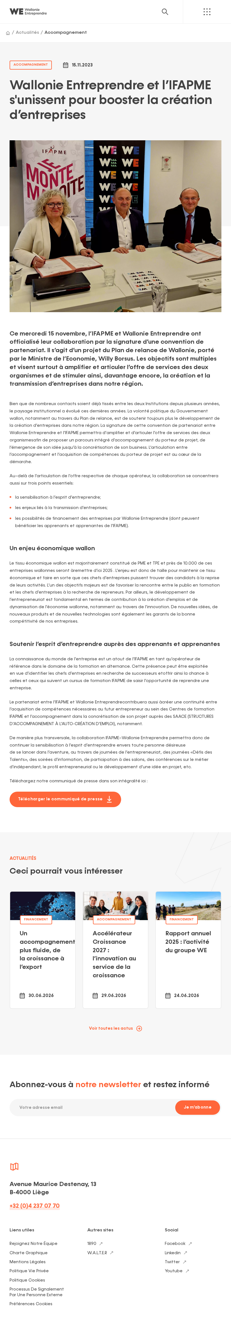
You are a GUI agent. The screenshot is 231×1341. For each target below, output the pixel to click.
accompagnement (31, 64)
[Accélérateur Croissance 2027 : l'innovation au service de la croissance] (115, 950)
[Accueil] (8, 33)
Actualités (27, 32)
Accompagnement (66, 32)
